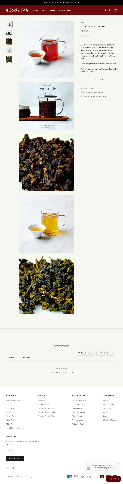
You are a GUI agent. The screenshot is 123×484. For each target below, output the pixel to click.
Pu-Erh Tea (10, 420)
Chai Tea (9, 404)
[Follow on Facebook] (7, 468)
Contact (106, 412)
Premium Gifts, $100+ (46, 416)
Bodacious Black (78, 424)
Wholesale (107, 408)
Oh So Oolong (77, 416)
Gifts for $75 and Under (46, 408)
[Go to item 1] (9, 24)
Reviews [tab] (12, 357)
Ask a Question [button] (86, 353)
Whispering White (78, 408)
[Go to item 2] (9, 33)
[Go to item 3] (9, 41)
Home (35, 10)
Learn (70, 10)
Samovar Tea (85, 22)
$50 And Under (43, 404)
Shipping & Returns (110, 420)
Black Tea (9, 412)
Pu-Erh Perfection (78, 412)
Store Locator (108, 404)
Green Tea (10, 408)
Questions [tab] (27, 357)
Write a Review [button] (107, 353)
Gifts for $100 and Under (47, 412)
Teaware (61, 10)
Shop (43, 10)
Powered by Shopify (25, 477)
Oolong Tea (10, 416)
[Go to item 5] (9, 59)
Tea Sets (51, 10)
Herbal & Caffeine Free (14, 428)
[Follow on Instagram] (13, 468)
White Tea (9, 424)
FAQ (105, 416)
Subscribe (14, 459)
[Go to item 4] (9, 50)
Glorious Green (77, 420)
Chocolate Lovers (78, 404)
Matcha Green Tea (13, 400)
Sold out (99, 79)
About (105, 400)
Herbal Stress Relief (79, 400)
